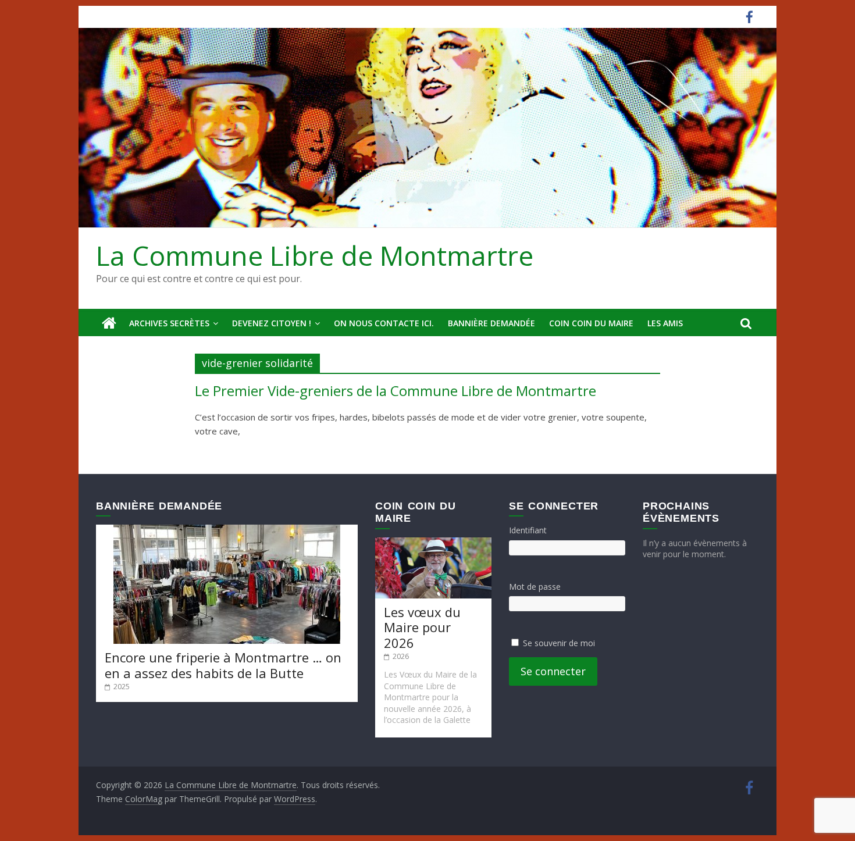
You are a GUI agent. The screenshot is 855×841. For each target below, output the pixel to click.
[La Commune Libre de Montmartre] (109, 323)
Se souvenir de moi (559, 642)
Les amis (665, 323)
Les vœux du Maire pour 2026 (422, 627)
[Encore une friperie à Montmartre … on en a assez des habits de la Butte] (226, 530)
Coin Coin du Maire (591, 323)
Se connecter (553, 671)
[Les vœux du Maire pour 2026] (433, 542)
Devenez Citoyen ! (271, 323)
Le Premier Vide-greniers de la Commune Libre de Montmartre (395, 390)
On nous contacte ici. (384, 323)
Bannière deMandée (491, 323)
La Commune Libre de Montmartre (314, 255)
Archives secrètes (169, 323)
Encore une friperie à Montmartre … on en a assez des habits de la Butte (223, 664)
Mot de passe (535, 586)
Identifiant (528, 530)
